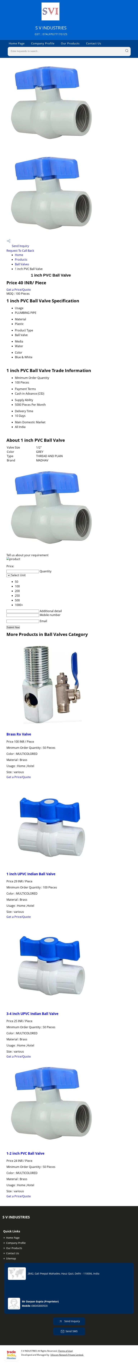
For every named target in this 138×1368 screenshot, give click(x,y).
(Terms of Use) (65, 1350)
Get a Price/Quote (18, 290)
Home (19, 255)
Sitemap (11, 1258)
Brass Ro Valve (18, 734)
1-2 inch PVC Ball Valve (25, 1153)
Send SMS (72, 1331)
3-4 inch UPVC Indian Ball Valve (32, 1013)
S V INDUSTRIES (51, 30)
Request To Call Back (20, 251)
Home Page (17, 43)
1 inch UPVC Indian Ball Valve (30, 874)
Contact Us (93, 43)
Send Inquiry (20, 246)
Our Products (70, 43)
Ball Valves (22, 264)
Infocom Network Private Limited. (67, 1354)
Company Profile (42, 43)
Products (21, 260)
